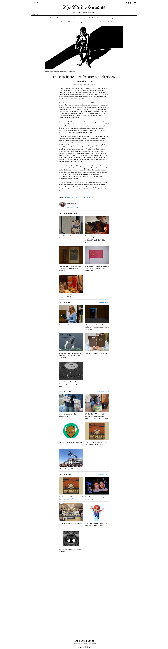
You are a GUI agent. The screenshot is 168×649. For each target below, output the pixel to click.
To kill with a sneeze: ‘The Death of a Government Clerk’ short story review (97, 268)
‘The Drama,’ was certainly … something (95, 498)
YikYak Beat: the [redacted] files (70, 442)
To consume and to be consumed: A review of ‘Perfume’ (71, 296)
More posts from (72, 207)
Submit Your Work (108, 22)
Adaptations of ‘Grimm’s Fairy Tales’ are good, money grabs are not (70, 384)
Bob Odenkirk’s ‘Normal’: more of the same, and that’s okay (97, 443)
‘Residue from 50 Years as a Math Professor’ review (71, 237)
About (51, 18)
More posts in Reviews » (103, 474)
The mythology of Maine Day (69, 469)
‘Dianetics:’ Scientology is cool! (96, 353)
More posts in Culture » (103, 391)
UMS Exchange (109, 18)
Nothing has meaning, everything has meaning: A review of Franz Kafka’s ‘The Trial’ (95, 239)
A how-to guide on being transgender (68, 415)
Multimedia (90, 18)
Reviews (91, 197)
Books (79, 197)
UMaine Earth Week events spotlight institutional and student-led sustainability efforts (96, 416)
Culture (66, 18)
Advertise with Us (96, 22)
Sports (73, 18)
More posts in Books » (104, 302)
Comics (99, 18)
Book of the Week (72, 197)
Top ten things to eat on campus (70, 523)
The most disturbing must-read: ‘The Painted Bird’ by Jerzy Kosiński (70, 268)
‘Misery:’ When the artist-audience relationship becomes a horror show (97, 327)
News (58, 18)
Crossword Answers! (60, 22)
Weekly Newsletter (83, 22)
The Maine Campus (84, 7)
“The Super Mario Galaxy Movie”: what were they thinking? (97, 524)
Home (45, 18)
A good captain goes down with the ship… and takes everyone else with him (70, 355)
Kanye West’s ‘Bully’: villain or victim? (70, 550)
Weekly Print (72, 22)
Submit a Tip (121, 18)
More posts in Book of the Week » (101, 213)
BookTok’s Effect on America (69, 325)
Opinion (81, 18)
